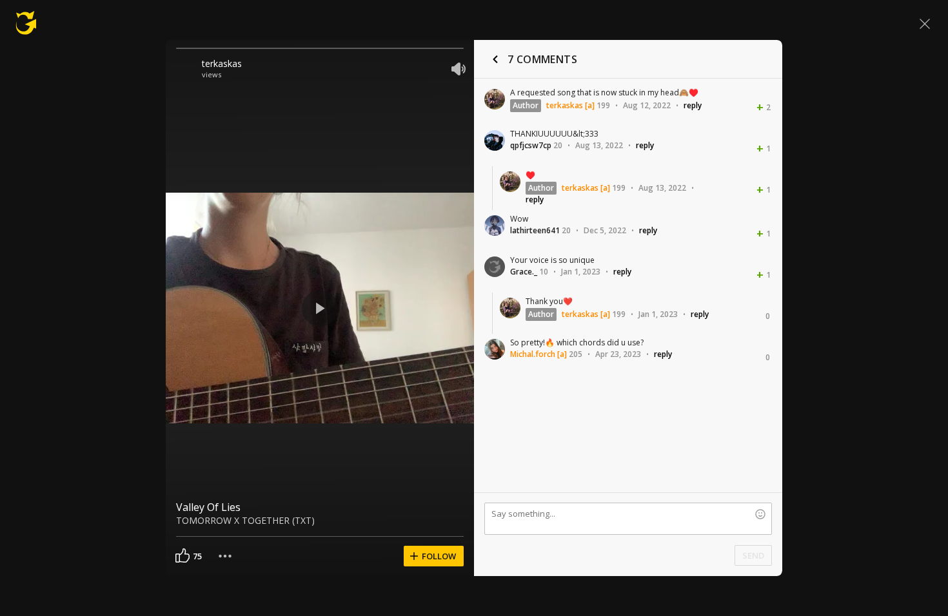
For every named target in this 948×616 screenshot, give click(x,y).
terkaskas (222, 63)
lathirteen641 (535, 230)
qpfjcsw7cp (530, 145)
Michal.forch (532, 354)
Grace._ (523, 271)
